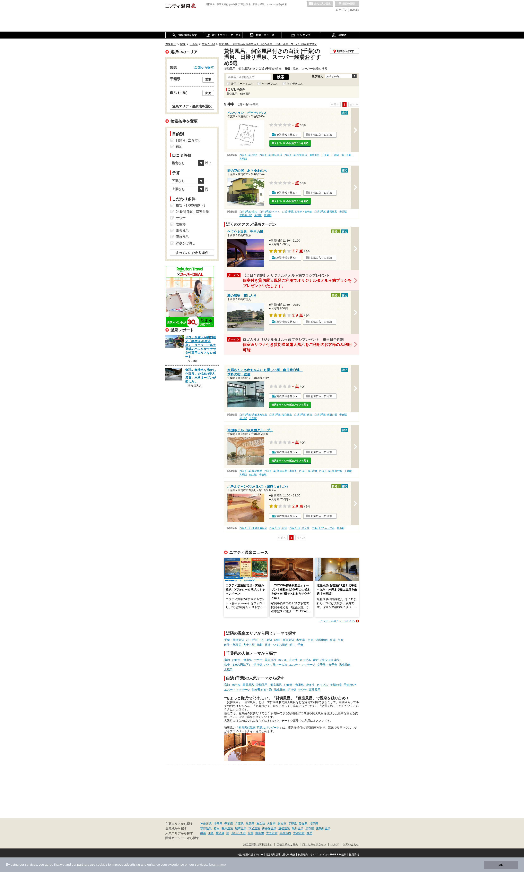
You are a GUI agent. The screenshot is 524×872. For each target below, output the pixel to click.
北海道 (282, 823)
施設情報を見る (286, 134)
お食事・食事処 (242, 660)
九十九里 (249, 644)
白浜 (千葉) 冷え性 (299, 528)
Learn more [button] (217, 864)
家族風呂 (314, 689)
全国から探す (204, 67)
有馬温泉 (227, 828)
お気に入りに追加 (321, 134)
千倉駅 (325, 155)
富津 (332, 640)
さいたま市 (238, 833)
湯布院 (309, 828)
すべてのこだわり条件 (192, 252)
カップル (305, 660)
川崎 (211, 833)
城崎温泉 (240, 828)
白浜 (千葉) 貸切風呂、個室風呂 (302, 155)
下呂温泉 (254, 828)
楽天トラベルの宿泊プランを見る (290, 143)
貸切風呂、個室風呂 (269, 684)
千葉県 (228, 823)
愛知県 (303, 823)
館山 (292, 644)
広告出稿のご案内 (287, 844)
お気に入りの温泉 (320, 4)
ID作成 (354, 9)
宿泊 (227, 660)
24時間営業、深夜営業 (192, 211)
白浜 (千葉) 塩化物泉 (280, 414)
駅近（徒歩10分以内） (327, 660)
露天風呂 (270, 660)
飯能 (250, 833)
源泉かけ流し (185, 243)
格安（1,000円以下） (238, 664)
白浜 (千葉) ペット (270, 211)
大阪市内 (272, 833)
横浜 (203, 833)
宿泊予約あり (295, 83)
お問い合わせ (351, 844)
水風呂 (228, 669)
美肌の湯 (336, 684)
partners (83, 864)
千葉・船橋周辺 (234, 640)
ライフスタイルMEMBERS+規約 (328, 854)
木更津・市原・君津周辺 (312, 640)
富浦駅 (267, 215)
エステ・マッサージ (302, 664)
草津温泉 (206, 828)
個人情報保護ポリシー (250, 854)
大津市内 (299, 833)
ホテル (282, 660)
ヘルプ (335, 844)
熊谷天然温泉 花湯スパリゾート (258, 727)
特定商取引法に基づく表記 (280, 854)
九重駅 (243, 158)
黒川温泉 (297, 828)
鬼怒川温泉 (323, 828)
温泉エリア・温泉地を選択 (192, 106)
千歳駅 (335, 155)
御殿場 (259, 833)
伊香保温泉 (269, 828)
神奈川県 (206, 823)
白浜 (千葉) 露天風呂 (271, 155)
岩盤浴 (181, 224)
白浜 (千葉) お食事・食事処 (297, 211)
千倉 (300, 644)
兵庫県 (239, 823)
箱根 (216, 828)
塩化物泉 (345, 664)
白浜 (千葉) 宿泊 (248, 155)
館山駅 (243, 418)
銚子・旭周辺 (232, 644)
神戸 (309, 833)
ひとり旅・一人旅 (275, 664)
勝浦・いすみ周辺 (276, 644)
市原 (340, 640)
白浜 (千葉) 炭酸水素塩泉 (253, 414)
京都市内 (285, 833)
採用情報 (354, 854)
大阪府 (271, 823)
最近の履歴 (347, 4)
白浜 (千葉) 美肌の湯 (325, 414)
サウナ (258, 660)
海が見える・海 (262, 689)
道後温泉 (284, 828)
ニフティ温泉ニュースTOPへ (337, 620)
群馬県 (250, 823)
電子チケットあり (242, 83)
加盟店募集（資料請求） (257, 844)
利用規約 (303, 854)
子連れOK (350, 684)
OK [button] (501, 864)
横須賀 (220, 833)
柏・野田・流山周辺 (259, 640)
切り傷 (258, 664)
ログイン (341, 9)
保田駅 (258, 215)
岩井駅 (343, 211)
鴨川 (260, 644)
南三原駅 (346, 155)
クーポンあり (270, 83)
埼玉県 (218, 823)
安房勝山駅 (245, 215)
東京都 (260, 823)
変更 (208, 79)
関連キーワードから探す (182, 838)
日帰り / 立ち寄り (188, 140)
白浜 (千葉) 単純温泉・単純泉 (280, 471)
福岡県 (313, 823)
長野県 (292, 823)
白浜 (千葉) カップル (323, 528)
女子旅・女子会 (327, 664)
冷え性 (293, 660)
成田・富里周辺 (284, 640)
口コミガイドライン (314, 844)
